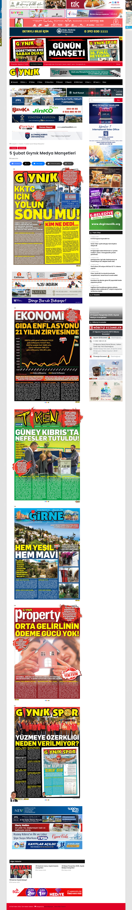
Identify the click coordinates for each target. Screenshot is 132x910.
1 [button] (11, 60)
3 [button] (16, 60)
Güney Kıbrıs (49, 82)
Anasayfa (15, 82)
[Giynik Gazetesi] (24, 72)
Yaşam (97, 82)
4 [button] (19, 60)
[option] (106, 309)
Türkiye (32, 82)
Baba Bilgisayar (48, 906)
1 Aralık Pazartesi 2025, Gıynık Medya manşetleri (103, 316)
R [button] (22, 60)
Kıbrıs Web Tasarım (60, 906)
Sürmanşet (22, 148)
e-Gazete (20, 144)
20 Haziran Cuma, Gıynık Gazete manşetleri (47, 867)
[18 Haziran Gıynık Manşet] (21, 871)
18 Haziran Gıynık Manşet (18, 880)
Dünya (40, 82)
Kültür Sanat (79, 82)
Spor (88, 82)
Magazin (69, 82)
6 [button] (25, 60)
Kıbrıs (23, 82)
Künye (118, 64)
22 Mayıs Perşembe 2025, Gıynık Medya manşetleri (73, 867)
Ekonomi (60, 82)
